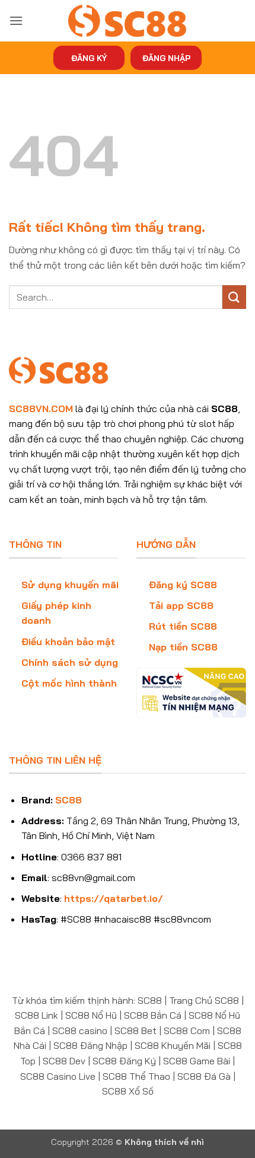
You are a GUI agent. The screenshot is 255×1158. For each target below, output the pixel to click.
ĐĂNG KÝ (89, 58)
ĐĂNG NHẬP (166, 58)
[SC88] (127, 20)
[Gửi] (234, 296)
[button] (16, 20)
